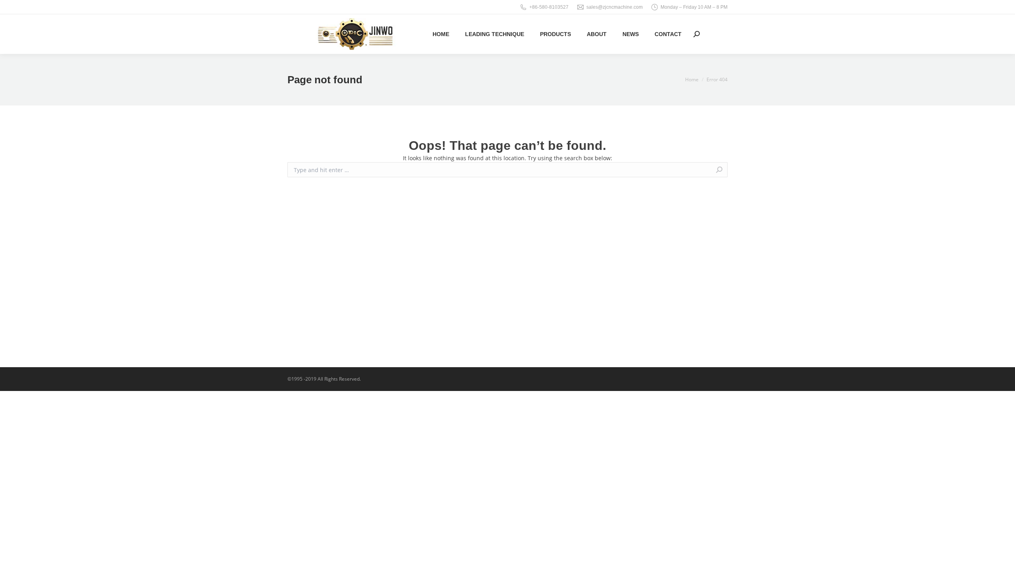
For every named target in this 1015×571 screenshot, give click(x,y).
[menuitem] (441, 34)
